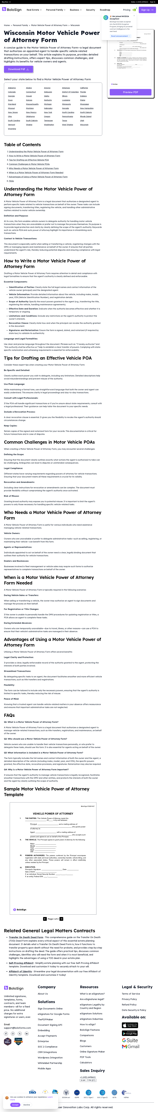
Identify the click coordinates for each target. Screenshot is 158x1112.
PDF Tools (85, 1057)
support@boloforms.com (17, 1027)
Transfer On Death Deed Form (26, 937)
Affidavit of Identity (20, 971)
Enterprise (43, 1041)
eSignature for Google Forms (53, 1014)
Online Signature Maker (92, 1051)
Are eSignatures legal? (92, 999)
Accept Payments (47, 1035)
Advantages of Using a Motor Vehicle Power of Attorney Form (38, 177)
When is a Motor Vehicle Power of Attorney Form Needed (36, 172)
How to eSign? (88, 1024)
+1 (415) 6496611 (88, 1077)
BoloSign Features (90, 1029)
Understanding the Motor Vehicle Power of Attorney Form (36, 151)
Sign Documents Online (50, 1008)
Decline (26, 1105)
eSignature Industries (91, 1019)
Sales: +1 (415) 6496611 (139, 2)
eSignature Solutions (91, 1013)
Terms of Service (131, 993)
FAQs (11, 181)
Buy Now (5, 2)
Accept (15, 1105)
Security (90, 9)
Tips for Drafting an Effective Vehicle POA (29, 160)
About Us (43, 993)
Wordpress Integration (50, 1057)
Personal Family (20, 25)
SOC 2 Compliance (47, 1046)
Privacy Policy (129, 999)
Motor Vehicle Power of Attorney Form (49, 25)
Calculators (86, 1062)
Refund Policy (129, 1004)
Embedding (44, 1030)
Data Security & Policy (134, 1010)
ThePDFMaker (45, 1019)
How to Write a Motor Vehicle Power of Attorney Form (34, 155)
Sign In (152, 2)
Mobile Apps (44, 1068)
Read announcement (119, 36)
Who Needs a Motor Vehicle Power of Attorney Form (34, 168)
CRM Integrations (47, 1052)
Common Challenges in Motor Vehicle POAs (29, 164)
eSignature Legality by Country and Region (92, 1006)
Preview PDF (130, 92)
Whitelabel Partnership (50, 1063)
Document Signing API (50, 1025)
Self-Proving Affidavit (21, 963)
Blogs (83, 1040)
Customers (85, 1046)
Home (7, 25)
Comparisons (87, 1035)
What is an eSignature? (92, 993)
